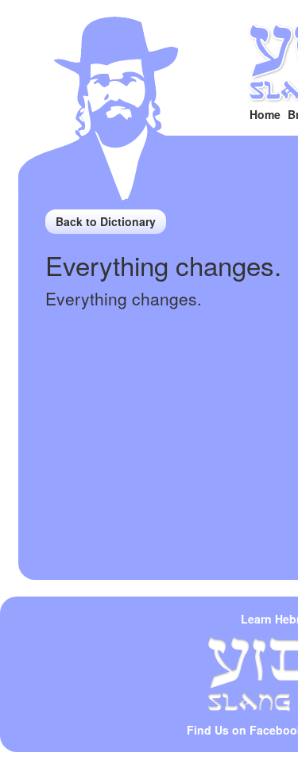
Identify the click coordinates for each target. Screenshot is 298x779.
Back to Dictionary (106, 221)
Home (265, 114)
